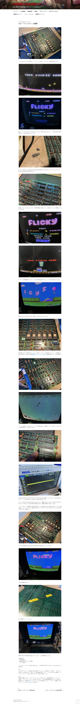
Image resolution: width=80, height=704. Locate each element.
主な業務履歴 (22, 11)
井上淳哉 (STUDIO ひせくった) (24, 701)
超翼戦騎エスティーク (17, 14)
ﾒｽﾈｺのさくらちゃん (43, 11)
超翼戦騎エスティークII (40, 14)
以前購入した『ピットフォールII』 (38, 354)
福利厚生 (36, 11)
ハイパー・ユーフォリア (28, 14)
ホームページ (15, 11)
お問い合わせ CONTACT (53, 11)
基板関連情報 (29, 11)
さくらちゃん (29, 682)
